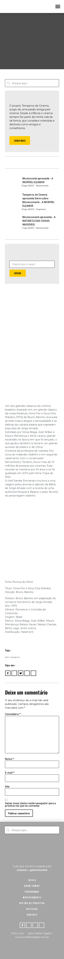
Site (7, 786)
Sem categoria (12, 657)
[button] (58, 6)
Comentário (13, 714)
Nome (9, 759)
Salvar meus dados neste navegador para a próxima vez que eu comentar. (30, 804)
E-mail (9, 772)
